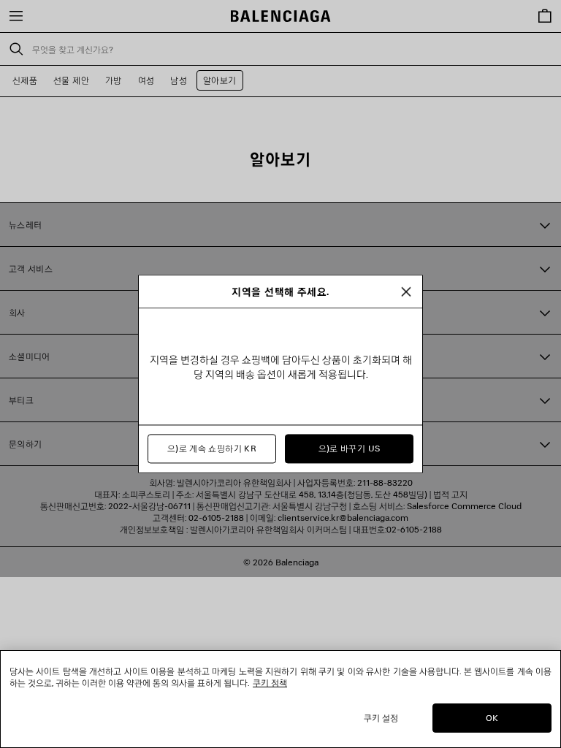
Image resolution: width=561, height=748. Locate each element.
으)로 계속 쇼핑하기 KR (211, 448)
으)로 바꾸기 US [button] (349, 448)
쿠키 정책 (270, 682)
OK (492, 717)
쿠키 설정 (381, 717)
